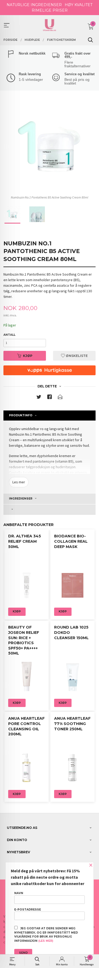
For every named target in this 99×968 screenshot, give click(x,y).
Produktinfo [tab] (20, 415)
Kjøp (27, 356)
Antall (9, 335)
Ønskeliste (76, 356)
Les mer (18, 482)
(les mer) (45, 941)
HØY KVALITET (78, 4)
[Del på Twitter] (39, 398)
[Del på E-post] (60, 398)
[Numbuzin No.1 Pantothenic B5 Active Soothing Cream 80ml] (49, 147)
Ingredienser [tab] (20, 498)
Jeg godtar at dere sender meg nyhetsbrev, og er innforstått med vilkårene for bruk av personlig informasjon (46, 935)
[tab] (49, 510)
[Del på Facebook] (49, 398)
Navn (18, 893)
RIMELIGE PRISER (50, 10)
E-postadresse (27, 909)
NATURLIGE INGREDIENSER (34, 4)
